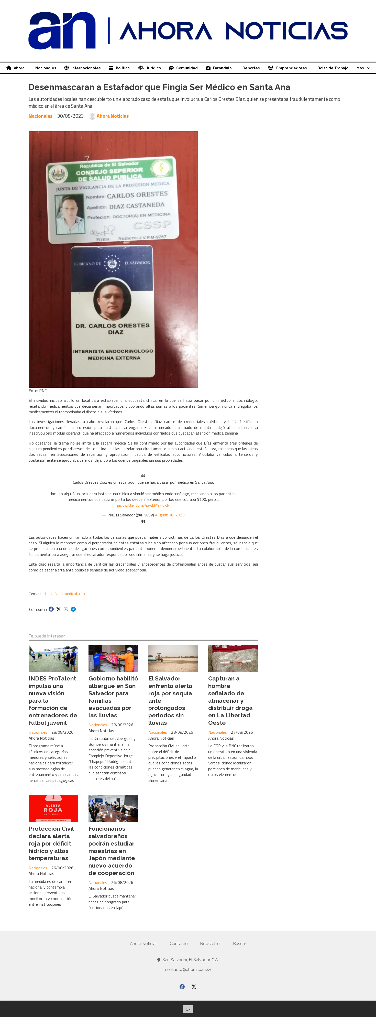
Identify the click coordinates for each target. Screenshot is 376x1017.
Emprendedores (291, 68)
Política (123, 68)
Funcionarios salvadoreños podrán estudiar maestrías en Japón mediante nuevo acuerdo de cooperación (112, 850)
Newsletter (210, 943)
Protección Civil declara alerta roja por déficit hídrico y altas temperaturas (51, 843)
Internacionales (86, 68)
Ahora (19, 68)
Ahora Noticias (113, 116)
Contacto (179, 943)
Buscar (239, 943)
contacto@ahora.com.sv (188, 969)
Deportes (251, 68)
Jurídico (153, 68)
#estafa (51, 593)
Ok (188, 1009)
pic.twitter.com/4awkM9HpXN (143, 505)
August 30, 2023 (170, 515)
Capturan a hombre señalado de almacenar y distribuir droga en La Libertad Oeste (230, 700)
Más (360, 68)
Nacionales (45, 68)
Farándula (222, 68)
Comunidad (187, 68)
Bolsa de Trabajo (332, 68)
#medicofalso (73, 593)
